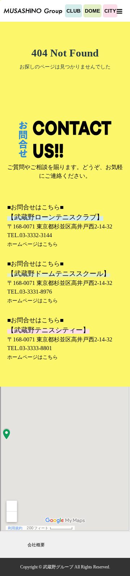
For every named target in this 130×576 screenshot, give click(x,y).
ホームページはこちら (32, 244)
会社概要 (36, 544)
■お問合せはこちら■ (35, 207)
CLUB (73, 11)
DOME (92, 11)
